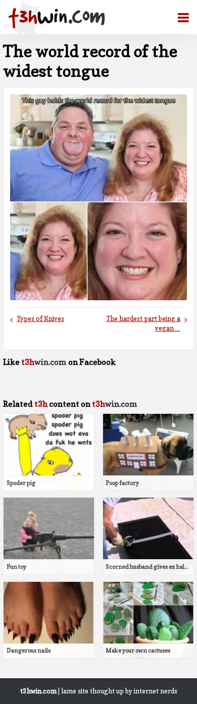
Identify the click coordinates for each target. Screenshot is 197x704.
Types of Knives (40, 318)
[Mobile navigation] (179, 17)
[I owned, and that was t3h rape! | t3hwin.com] (56, 18)
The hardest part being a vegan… (143, 323)
